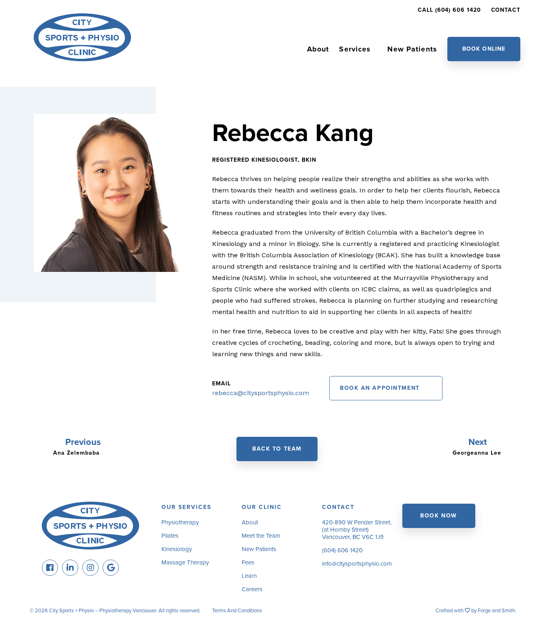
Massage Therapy (185, 562)
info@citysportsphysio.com (357, 563)
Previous (83, 442)
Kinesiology (176, 549)
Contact (505, 9)
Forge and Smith (496, 610)
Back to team (277, 448)
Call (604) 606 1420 (449, 9)
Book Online (483, 48)
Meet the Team (261, 535)
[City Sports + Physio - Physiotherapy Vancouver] (82, 57)
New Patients (412, 49)
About (318, 49)
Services (355, 49)
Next (478, 442)
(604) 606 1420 (342, 550)
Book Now (438, 515)
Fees (248, 562)
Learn (249, 575)
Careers (252, 589)
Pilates (169, 535)
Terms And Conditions (237, 610)
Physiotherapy (180, 522)
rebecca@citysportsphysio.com (260, 393)
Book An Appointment (380, 388)
